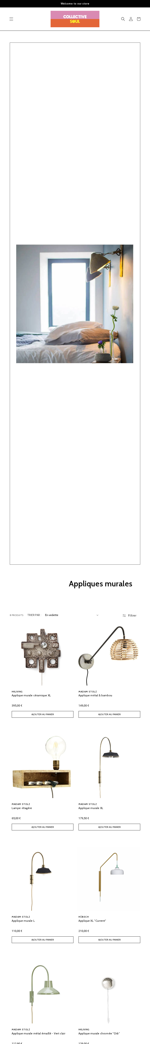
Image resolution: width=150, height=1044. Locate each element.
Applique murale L (23, 920)
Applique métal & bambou (95, 695)
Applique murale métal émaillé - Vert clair (38, 1033)
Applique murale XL (91, 808)
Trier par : (34, 615)
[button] (11, 19)
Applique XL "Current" (92, 920)
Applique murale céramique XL (31, 695)
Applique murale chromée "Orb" (99, 1033)
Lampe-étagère (22, 808)
